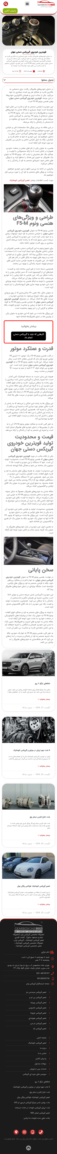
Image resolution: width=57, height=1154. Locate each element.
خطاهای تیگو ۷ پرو (42, 683)
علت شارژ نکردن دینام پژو (40, 816)
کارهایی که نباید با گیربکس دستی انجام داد (28, 336)
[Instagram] (24, 1132)
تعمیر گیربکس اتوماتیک (19, 180)
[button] (27, 3)
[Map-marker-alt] (16, 1132)
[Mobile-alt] (32, 1132)
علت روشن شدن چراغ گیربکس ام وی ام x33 (32, 1102)
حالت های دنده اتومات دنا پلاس (37, 1118)
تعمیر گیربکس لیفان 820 (40, 1112)
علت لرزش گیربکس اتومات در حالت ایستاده (32, 1107)
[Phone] (40, 1132)
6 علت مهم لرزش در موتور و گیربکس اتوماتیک (31, 750)
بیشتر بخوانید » (44, 699)
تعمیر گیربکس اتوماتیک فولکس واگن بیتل (33, 886)
